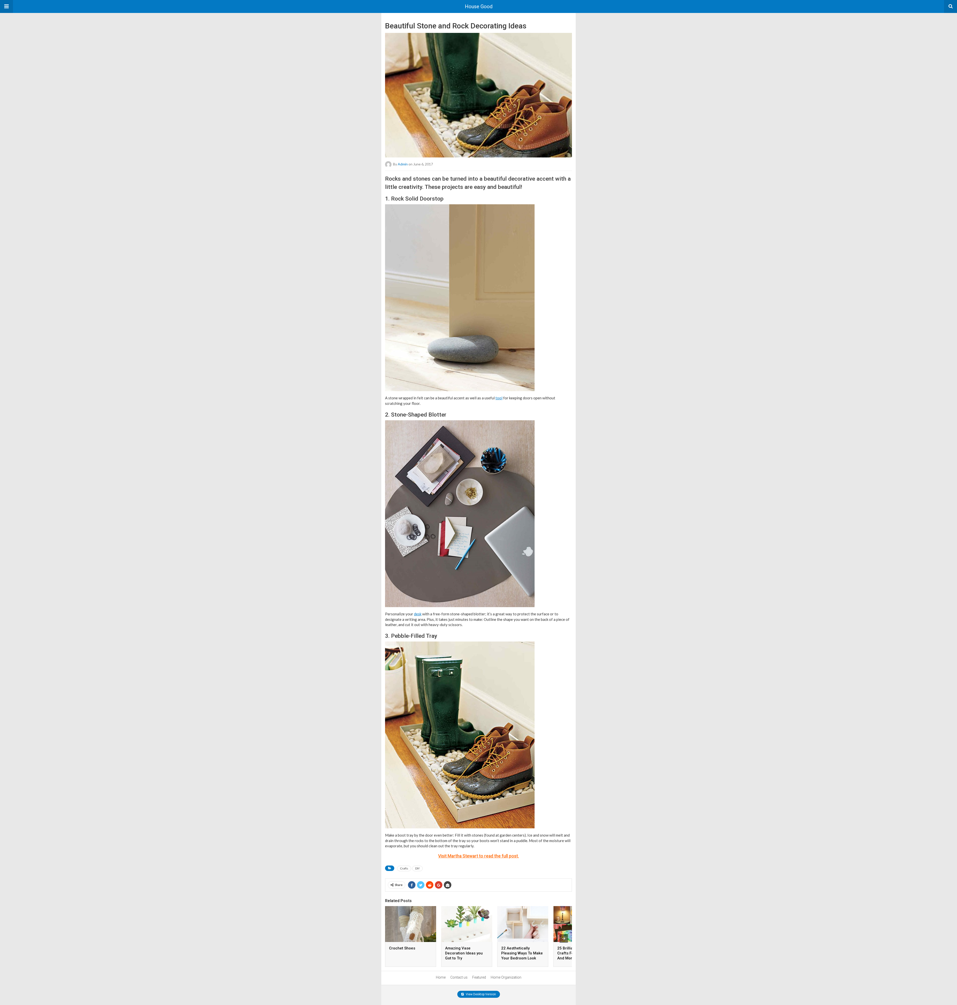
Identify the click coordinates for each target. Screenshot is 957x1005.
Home (441, 977)
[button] (6, 6)
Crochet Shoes (402, 948)
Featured (479, 977)
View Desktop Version (480, 994)
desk (417, 614)
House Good (478, 6)
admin (403, 164)
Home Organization (506, 977)
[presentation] (563, 938)
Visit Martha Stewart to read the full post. (478, 856)
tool (498, 398)
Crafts (404, 868)
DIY (417, 868)
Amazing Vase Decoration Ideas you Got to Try (464, 953)
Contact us (459, 977)
